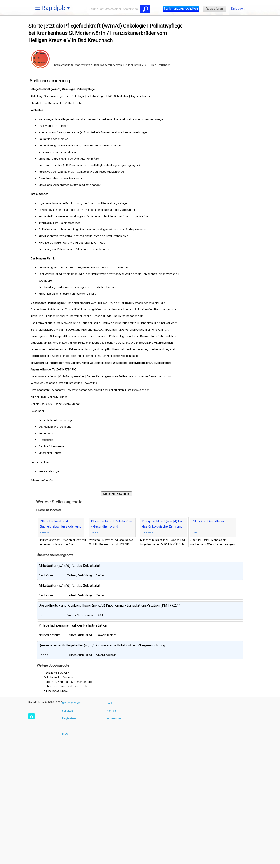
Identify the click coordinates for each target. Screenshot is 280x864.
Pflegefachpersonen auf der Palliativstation (73, 625)
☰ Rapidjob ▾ (52, 8)
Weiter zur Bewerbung (116, 493)
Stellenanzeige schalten (181, 8)
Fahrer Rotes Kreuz (56, 690)
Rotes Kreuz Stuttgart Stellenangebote (68, 682)
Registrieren (214, 8)
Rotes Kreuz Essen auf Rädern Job (65, 686)
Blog (65, 734)
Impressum (114, 718)
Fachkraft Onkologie (56, 673)
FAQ (109, 703)
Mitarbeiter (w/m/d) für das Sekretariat (69, 566)
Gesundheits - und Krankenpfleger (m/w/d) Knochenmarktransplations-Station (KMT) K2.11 (110, 605)
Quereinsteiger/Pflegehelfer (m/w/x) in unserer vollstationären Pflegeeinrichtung (102, 645)
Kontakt (111, 711)
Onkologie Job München (59, 677)
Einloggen (238, 8)
